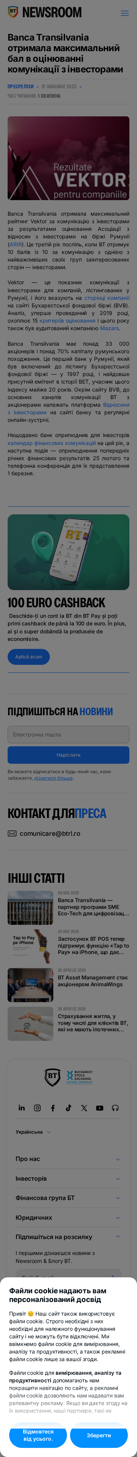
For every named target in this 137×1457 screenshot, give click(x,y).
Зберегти (99, 1435)
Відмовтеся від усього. (38, 1435)
